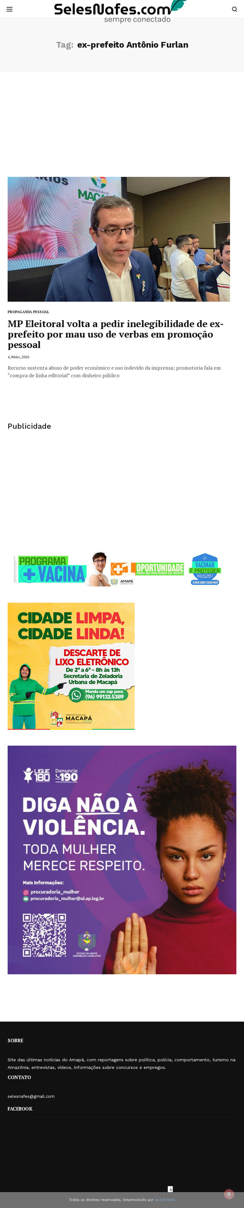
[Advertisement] (122, 129)
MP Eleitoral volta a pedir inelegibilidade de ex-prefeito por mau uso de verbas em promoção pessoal (115, 334)
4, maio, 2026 (18, 356)
